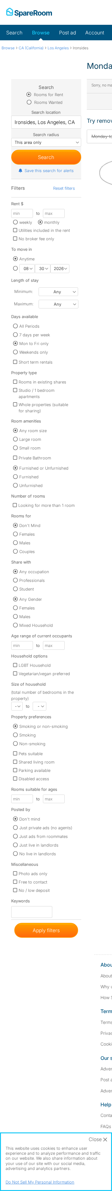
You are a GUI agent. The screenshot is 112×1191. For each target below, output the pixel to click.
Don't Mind (29, 525)
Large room (30, 439)
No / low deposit (34, 890)
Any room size (33, 430)
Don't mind (29, 819)
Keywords (20, 902)
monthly (51, 222)
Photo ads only (33, 873)
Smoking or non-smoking (43, 726)
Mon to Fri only (34, 343)
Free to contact (33, 881)
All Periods (29, 326)
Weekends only (33, 352)
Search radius (46, 134)
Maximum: (23, 303)
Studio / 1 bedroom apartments (36, 393)
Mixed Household (36, 625)
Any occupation (34, 571)
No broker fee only (36, 238)
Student (26, 589)
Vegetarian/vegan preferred (44, 673)
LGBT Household (35, 665)
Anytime (27, 258)
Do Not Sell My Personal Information (40, 1182)
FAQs (105, 1126)
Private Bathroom (35, 457)
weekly (25, 222)
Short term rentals (36, 362)
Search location (46, 112)
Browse (40, 32)
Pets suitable (31, 753)
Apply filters (46, 930)
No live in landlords (37, 853)
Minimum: (23, 291)
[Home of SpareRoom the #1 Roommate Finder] (29, 12)
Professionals (32, 580)
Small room (29, 447)
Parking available (34, 770)
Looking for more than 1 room (46, 505)
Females (27, 534)
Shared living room (36, 761)
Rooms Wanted (48, 102)
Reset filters (64, 188)
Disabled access (34, 778)
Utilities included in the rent (44, 230)
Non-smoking (32, 743)
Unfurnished (31, 485)
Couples (27, 551)
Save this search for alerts (49, 170)
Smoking (27, 735)
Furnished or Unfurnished (43, 468)
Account (94, 32)
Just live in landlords (38, 845)
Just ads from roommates (43, 836)
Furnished (29, 476)
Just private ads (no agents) (45, 827)
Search (14, 32)
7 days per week (34, 334)
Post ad (67, 32)
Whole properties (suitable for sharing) (43, 407)
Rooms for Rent (48, 94)
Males (24, 542)
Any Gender (30, 599)
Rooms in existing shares (42, 381)
